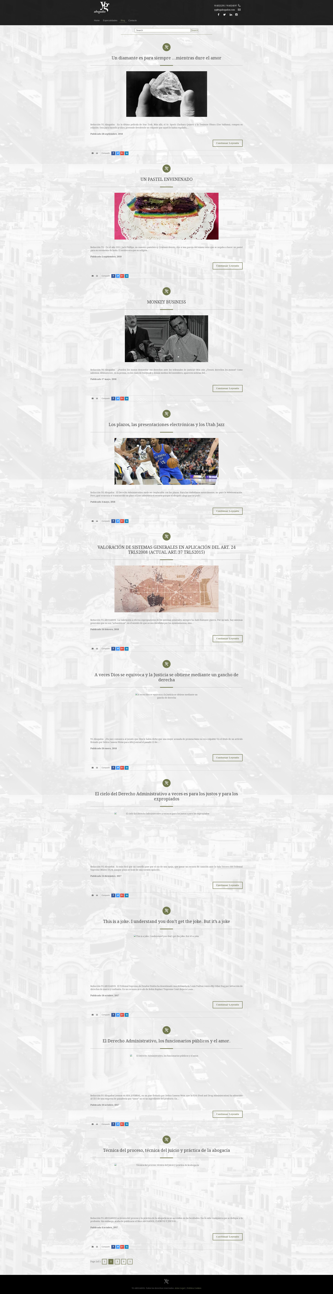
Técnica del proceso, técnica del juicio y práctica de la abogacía (166, 1150)
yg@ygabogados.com (224, 10)
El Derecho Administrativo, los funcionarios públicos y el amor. (166, 1040)
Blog (123, 20)
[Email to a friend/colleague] (93, 153)
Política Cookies (194, 1288)
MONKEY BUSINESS (166, 302)
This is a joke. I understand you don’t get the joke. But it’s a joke (166, 921)
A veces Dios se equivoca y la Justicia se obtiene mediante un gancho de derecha (166, 677)
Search (194, 30)
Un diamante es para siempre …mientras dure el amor (166, 57)
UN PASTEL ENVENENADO (166, 179)
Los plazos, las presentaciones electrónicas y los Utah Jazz (167, 424)
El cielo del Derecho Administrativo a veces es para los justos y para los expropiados (166, 796)
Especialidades (110, 20)
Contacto (132, 20)
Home (97, 20)
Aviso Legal (180, 1288)
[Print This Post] (97, 153)
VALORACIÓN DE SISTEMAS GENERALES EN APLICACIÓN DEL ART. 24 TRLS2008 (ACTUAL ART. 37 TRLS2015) (167, 550)
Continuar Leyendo (227, 143)
